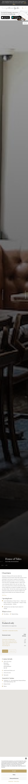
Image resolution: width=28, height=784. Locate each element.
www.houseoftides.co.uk (9, 670)
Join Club (5, 651)
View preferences (14, 778)
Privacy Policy (16, 781)
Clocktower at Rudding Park (8, 639)
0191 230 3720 (7, 672)
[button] (26, 758)
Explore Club (12, 651)
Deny (14, 774)
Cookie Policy (10, 781)
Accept (14, 770)
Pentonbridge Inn (6, 645)
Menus (5, 686)
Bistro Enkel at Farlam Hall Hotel (9, 641)
